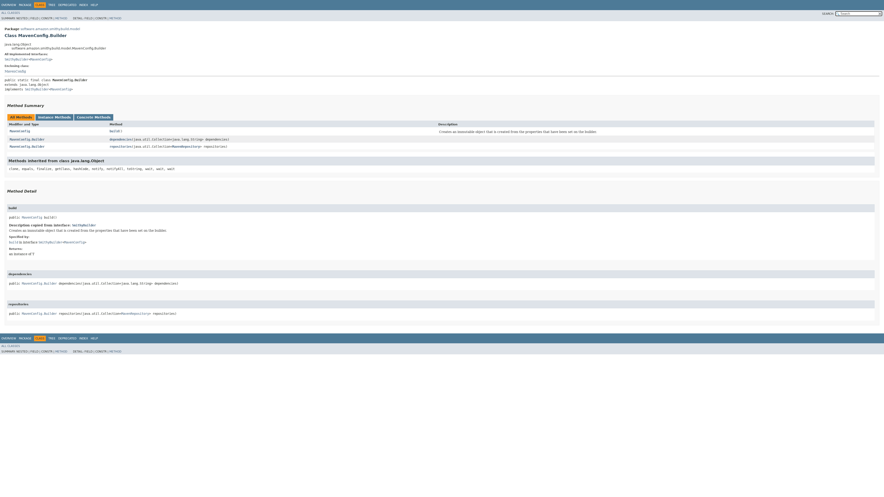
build (114, 131)
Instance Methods (54, 117)
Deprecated (67, 5)
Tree (51, 5)
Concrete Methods (93, 117)
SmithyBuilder (17, 59)
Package (25, 5)
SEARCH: (828, 13)
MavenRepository (186, 146)
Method (61, 18)
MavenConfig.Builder (27, 139)
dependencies (121, 139)
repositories (121, 146)
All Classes (10, 12)
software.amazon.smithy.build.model (50, 29)
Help (94, 5)
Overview (8, 5)
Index (83, 5)
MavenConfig (40, 59)
